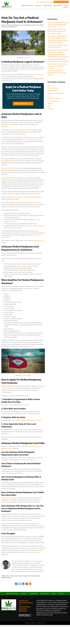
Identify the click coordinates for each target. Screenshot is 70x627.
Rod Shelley (25, 57)
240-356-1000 (23, 600)
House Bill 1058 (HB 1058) (9, 178)
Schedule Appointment (61, 1)
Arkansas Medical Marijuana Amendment (19, 137)
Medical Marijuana (36, 575)
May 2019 (38, 193)
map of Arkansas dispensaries (27, 459)
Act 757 (10, 500)
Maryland (50, 109)
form (9, 405)
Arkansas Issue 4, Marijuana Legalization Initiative (21, 197)
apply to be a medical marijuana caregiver (26, 266)
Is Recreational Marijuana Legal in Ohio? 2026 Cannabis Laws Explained (57, 66)
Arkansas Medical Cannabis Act (32, 139)
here (31, 346)
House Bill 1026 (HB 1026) (9, 168)
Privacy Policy (23, 608)
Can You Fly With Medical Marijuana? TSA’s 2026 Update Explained (57, 73)
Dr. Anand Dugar (14, 25)
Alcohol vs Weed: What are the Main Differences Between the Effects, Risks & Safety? (57, 31)
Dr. (32, 561)
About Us (66, 5)
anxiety (15, 155)
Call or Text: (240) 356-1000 (44, 2)
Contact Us (66, 7)
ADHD (20, 155)
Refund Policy (23, 610)
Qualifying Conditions (12, 26)
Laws (24, 25)
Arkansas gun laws (6, 498)
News (49, 85)
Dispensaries (38, 5)
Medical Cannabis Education (33, 25)
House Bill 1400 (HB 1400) (9, 160)
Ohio (49, 106)
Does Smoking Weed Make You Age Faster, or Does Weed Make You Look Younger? (58, 24)
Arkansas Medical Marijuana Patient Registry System (25, 420)
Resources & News (58, 5)
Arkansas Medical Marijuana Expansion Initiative (24, 202)
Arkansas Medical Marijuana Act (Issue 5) (21, 130)
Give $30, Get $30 (47, 5)
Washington (4, 126)
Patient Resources (53, 90)
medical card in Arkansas (32, 552)
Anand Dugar (37, 561)
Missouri (50, 103)
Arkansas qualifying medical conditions (31, 225)
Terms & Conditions (24, 606)
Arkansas (21, 25)
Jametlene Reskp (26, 375)
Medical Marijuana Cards (27, 5)
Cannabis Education (53, 101)
